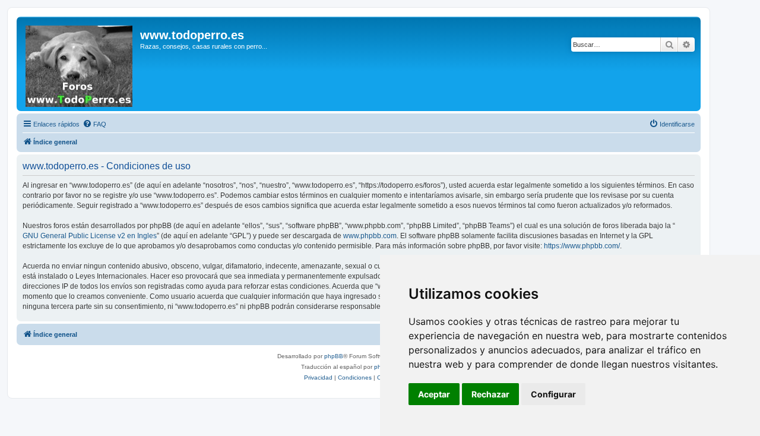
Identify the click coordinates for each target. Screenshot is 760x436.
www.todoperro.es (192, 35)
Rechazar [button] (490, 394)
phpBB (333, 356)
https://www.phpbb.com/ (582, 246)
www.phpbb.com (370, 236)
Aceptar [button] (434, 394)
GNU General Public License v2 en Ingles (90, 236)
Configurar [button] (553, 394)
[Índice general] (80, 64)
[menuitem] (94, 124)
